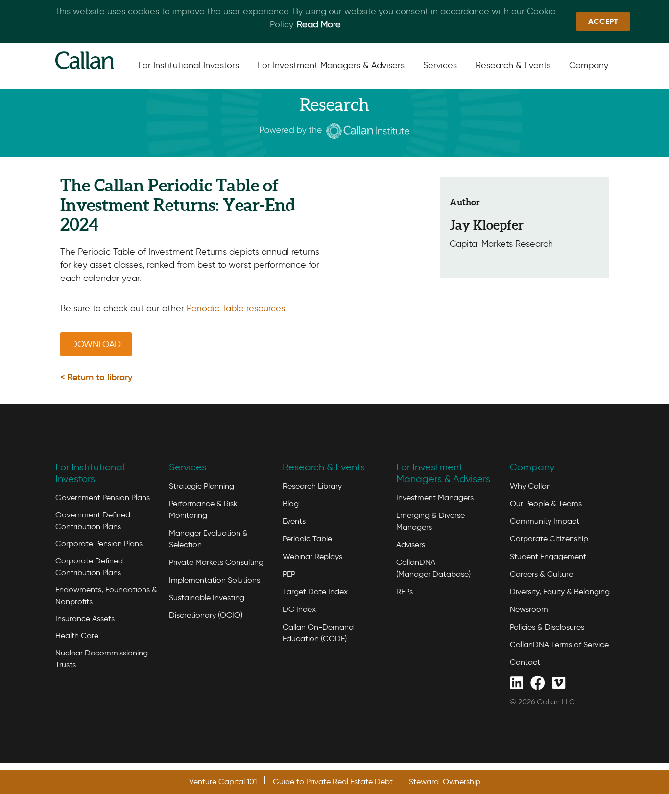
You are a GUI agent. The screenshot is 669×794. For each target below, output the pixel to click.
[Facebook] (537, 682)
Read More (319, 24)
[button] (96, 377)
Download (96, 344)
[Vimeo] (558, 682)
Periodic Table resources (236, 308)
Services (187, 467)
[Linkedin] (516, 682)
